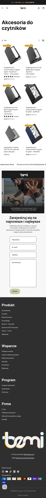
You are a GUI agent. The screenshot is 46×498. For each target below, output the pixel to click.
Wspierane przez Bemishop (25, 458)
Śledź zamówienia (8, 358)
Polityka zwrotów (7, 351)
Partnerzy (5, 392)
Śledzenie (5, 334)
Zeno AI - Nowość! (8, 324)
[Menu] (2, 8)
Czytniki (4, 314)
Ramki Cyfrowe (7, 317)
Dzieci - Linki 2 (7, 331)
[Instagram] (3, 471)
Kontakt (4, 419)
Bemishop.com (29, 454)
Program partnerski (8, 385)
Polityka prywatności (8, 413)
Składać (15, 291)
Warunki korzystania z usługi (11, 416)
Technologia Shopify (30, 491)
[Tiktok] (10, 471)
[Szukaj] (7, 8)
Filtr (5, 40)
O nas (4, 409)
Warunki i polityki (23, 495)
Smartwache (6, 310)
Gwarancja (5, 365)
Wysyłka (4, 361)
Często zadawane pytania (10, 355)
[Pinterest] (18, 471)
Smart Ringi (6, 321)
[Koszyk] (43, 8)
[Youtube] (6, 471)
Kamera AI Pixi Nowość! (10, 327)
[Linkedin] (14, 471)
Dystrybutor (6, 389)
